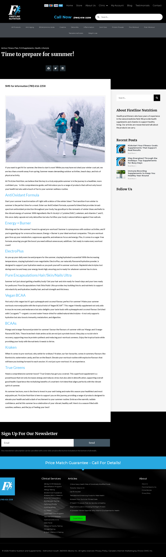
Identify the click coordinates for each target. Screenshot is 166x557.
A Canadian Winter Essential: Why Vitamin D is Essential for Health (94, 510)
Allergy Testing (49, 490)
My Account (117, 5)
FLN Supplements (26, 48)
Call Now (72, 17)
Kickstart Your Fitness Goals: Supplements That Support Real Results (143, 147)
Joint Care (103, 27)
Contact (157, 5)
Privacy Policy (146, 493)
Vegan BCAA (15, 295)
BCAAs (10, 323)
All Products (15, 27)
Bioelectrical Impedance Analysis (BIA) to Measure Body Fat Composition (53, 495)
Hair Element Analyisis (52, 517)
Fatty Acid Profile (50, 504)
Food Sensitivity (50, 507)
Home (69, 5)
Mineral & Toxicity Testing (53, 526)
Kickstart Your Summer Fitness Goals (83, 499)
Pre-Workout (134, 27)
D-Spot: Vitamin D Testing (53, 532)
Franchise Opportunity (149, 487)
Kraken (11, 347)
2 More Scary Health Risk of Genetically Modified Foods (90, 484)
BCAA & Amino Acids (46, 27)
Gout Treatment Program (54, 513)
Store (79, 5)
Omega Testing (49, 529)
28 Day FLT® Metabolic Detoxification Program (53, 485)
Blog (129, 5)
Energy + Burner (18, 223)
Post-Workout (149, 27)
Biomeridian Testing (51, 501)
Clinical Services (147, 490)
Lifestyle (45, 48)
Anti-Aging (30, 27)
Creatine (63, 27)
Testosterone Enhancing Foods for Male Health (87, 495)
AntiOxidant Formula (22, 195)
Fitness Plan (13, 48)
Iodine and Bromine (51, 520)
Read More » (132, 153)
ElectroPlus (14, 251)
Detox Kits (74, 27)
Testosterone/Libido (76, 33)
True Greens (15, 367)
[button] (48, 68)
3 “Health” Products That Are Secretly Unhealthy (87, 503)
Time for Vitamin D (77, 488)
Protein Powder (118, 27)
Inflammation (89, 27)
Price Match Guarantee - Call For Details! (83, 462)
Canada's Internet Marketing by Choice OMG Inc (130, 551)
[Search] (157, 98)
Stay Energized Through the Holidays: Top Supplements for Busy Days (142, 160)
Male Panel (48, 523)
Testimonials (142, 5)
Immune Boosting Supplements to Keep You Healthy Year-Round (141, 173)
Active (4, 48)
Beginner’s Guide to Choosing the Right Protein (87, 507)
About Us (90, 5)
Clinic (102, 5)
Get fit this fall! (75, 492)
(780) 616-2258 (6, 499)
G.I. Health (47, 510)
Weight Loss (92, 33)
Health (38, 48)
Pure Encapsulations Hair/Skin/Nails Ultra (38, 275)
